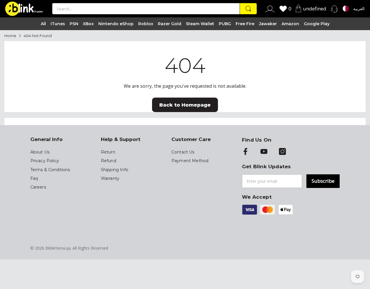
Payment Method (189, 160)
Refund (108, 160)
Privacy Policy (44, 160)
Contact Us (183, 152)
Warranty (110, 178)
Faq (34, 178)
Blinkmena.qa (58, 248)
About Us (39, 152)
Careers (38, 187)
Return (108, 152)
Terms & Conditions (50, 169)
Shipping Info (114, 169)
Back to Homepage (185, 105)
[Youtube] (263, 152)
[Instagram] (282, 152)
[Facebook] (245, 152)
